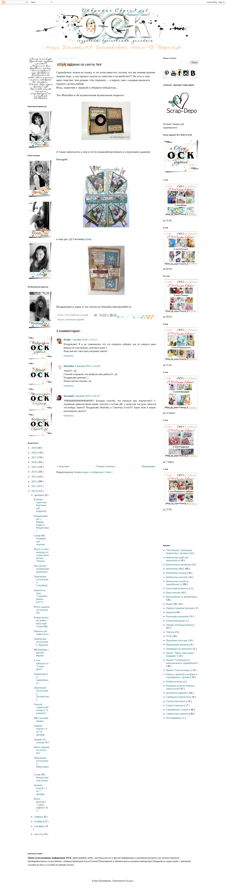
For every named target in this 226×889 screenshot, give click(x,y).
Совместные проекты (177, 713)
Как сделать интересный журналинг (41, 568)
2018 (34, 452)
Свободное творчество (178, 697)
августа (38, 834)
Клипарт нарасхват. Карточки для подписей (40, 505)
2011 (34, 486)
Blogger (129, 880)
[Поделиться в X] (107, 315)
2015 (34, 467)
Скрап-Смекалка (175, 705)
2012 (34, 481)
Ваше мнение (173, 592)
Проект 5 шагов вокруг (178, 670)
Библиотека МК (174, 568)
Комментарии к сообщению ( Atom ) (93, 472)
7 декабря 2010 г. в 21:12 (84, 339)
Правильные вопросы (178, 644)
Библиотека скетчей (177, 577)
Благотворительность (177, 588)
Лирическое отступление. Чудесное (41, 642)
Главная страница (105, 466)
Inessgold (68, 396)
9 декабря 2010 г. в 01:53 (87, 396)
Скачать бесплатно (176, 701)
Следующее (63, 466)
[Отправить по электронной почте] (100, 315)
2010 (34, 491)
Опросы (170, 632)
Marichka (69, 366)
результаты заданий (75, 319)
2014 (34, 471)
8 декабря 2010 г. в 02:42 (87, 366)
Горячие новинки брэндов (180, 608)
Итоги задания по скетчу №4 (41, 750)
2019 (34, 448)
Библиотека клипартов (178, 564)
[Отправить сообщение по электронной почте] (95, 315)
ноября (38, 816)
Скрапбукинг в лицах (177, 709)
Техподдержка (174, 718)
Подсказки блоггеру (177, 640)
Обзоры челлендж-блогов (180, 625)
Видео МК (172, 604)
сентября (39, 826)
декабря (38, 495)
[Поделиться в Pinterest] (115, 315)
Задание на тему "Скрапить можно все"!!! (40, 596)
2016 (34, 462)
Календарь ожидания (177, 616)
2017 (34, 457)
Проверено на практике (179, 648)
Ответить (68, 355)
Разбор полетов (174, 681)
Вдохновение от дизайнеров (181, 596)
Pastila (67, 339)
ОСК (169, 636)
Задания (170, 612)
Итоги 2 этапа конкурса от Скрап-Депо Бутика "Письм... (41, 555)
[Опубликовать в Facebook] (111, 315)
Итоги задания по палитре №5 (41, 610)
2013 (34, 476)
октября (38, 821)
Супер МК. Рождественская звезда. (41, 777)
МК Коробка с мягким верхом (41, 652)
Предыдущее (148, 466)
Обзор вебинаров (175, 620)
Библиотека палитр (176, 573)
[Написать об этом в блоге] (104, 315)
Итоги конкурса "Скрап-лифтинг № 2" (41, 805)
